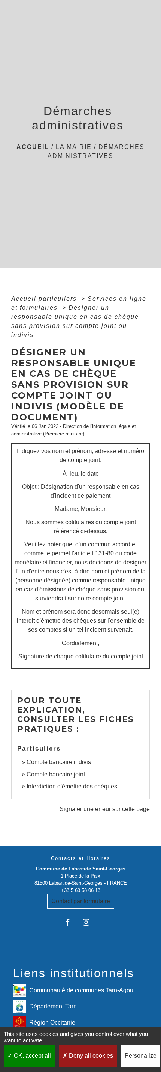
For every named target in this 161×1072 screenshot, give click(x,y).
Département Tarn (53, 1006)
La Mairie (74, 147)
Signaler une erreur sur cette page (105, 809)
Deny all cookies (90, 1055)
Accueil (32, 147)
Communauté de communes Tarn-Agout (82, 990)
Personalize (141, 1055)
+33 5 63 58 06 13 (80, 890)
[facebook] (71, 922)
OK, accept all (31, 1055)
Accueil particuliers (45, 299)
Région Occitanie (52, 1022)
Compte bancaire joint (56, 774)
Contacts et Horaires (80, 858)
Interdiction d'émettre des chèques (72, 786)
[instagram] (89, 922)
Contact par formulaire (80, 901)
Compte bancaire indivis (59, 762)
